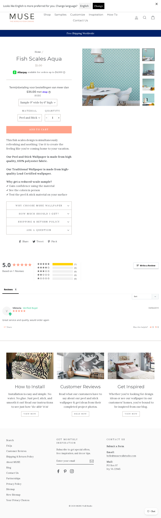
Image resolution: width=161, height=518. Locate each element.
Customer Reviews (16, 451)
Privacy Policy (13, 483)
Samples (61, 14)
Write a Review (147, 265)
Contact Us (80, 20)
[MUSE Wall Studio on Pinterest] (65, 471)
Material (29, 110)
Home (38, 51)
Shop (47, 14)
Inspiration (96, 14)
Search (10, 440)
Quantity (52, 110)
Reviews (8, 289)
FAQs (9, 445)
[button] (151, 327)
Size (38, 95)
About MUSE (13, 462)
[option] (80, 33)
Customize (77, 14)
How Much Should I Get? (39, 213)
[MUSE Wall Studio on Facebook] (58, 471)
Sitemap (10, 489)
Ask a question (39, 230)
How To (112, 14)
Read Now (80, 414)
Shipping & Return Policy (39, 221)
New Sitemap (13, 494)
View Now (30, 414)
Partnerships (13, 478)
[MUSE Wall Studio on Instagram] (72, 471)
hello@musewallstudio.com (121, 455)
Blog (8, 467)
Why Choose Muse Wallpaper (39, 205)
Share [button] (9, 327)
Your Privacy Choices (17, 500)
